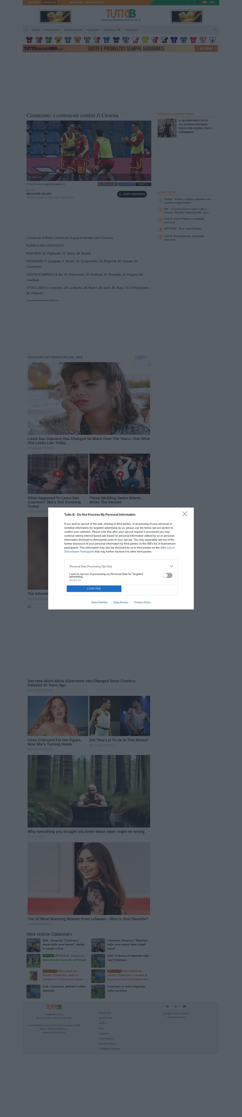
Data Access (121, 602)
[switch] (167, 575)
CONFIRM (94, 588)
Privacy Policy (142, 602)
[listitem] (121, 566)
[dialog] (121, 559)
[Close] (186, 515)
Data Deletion (100, 602)
